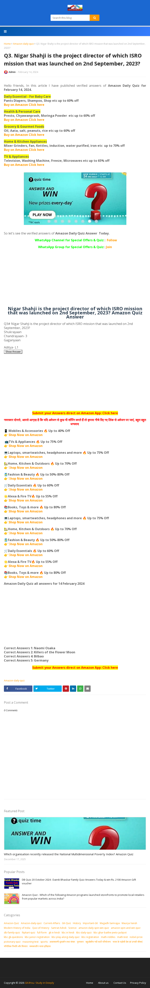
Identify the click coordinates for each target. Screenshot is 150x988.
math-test (122, 937)
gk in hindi (54, 932)
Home (7, 43)
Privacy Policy (138, 982)
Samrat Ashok (58, 928)
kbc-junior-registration (37, 937)
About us (103, 982)
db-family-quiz (12, 932)
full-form (42, 932)
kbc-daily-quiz (84, 932)
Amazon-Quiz (11, 923)
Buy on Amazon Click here (24, 105)
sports (44, 941)
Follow (112, 240)
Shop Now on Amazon (26, 435)
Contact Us (119, 982)
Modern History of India (17, 928)
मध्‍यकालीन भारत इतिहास (40, 946)
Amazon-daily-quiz (23, 43)
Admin (12, 72)
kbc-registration (90, 937)
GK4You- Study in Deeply (39, 982)
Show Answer (13, 351)
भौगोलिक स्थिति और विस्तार (16, 946)
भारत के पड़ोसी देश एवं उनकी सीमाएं (127, 941)
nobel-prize (136, 937)
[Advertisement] (75, 279)
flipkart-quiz (28, 932)
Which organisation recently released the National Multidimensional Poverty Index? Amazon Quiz (68, 854)
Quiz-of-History (40, 928)
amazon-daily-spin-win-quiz (94, 928)
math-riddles (108, 937)
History (77, 923)
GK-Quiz (66, 923)
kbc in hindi (68, 932)
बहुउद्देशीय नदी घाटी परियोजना (98, 941)
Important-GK (90, 923)
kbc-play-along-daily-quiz (65, 937)
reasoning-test (30, 941)
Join (109, 247)
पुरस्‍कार (80, 941)
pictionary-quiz (12, 941)
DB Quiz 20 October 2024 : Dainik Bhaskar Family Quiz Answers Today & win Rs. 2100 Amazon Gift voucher (79, 881)
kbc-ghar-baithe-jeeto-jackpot (110, 932)
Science (72, 928)
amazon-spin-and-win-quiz (125, 928)
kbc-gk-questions (13, 937)
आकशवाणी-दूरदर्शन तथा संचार (62, 941)
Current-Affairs (52, 923)
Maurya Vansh (129, 923)
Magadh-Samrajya (110, 923)
